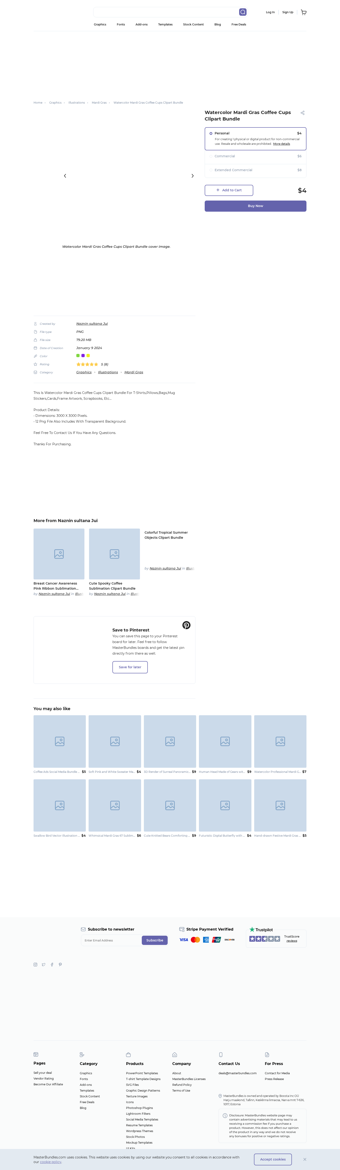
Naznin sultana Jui (92, 324)
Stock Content (193, 24)
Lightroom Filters (138, 1113)
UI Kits (130, 1148)
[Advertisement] (170, 63)
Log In (270, 12)
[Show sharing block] (303, 113)
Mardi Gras (133, 372)
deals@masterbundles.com (238, 1073)
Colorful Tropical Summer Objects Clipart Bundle (166, 535)
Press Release (274, 1079)
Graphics (100, 24)
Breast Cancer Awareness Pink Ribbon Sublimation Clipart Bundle (55, 586)
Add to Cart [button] (232, 190)
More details (281, 143)
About (176, 1073)
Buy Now (255, 206)
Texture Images (137, 1096)
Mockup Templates (139, 1142)
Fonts (121, 24)
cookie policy (50, 1162)
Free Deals (239, 24)
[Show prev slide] (65, 176)
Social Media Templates (142, 1119)
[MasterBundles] (49, 12)
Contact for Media (277, 1073)
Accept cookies (273, 1159)
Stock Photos (135, 1137)
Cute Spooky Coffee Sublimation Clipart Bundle (112, 586)
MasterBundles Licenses (189, 1079)
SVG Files (132, 1084)
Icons (130, 1102)
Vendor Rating (44, 1078)
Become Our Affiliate (48, 1084)
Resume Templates (139, 1125)
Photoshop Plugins (139, 1108)
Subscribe (154, 940)
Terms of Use (181, 1090)
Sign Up (287, 12)
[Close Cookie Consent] (304, 1159)
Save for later (130, 667)
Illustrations (108, 372)
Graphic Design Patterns (143, 1090)
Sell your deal (43, 1072)
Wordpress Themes (139, 1131)
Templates (165, 24)
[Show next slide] (192, 176)
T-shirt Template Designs (143, 1079)
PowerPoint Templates (142, 1073)
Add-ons (142, 24)
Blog (217, 24)
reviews (292, 940)
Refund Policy (182, 1084)
